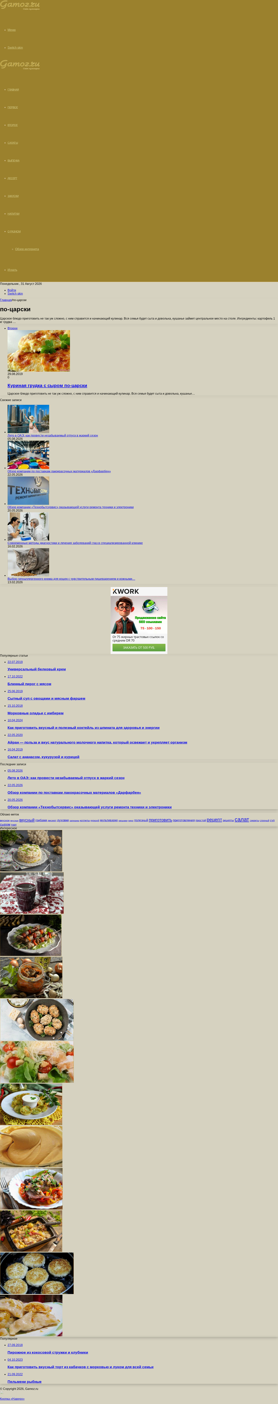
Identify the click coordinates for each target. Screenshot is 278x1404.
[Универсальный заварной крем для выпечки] (31, 1166)
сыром (5, 824)
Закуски (13, 195)
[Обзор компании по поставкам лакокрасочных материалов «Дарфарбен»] (28, 468)
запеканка (74, 820)
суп (272, 820)
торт (14, 824)
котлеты (85, 820)
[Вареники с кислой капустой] (31, 1335)
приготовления (184, 820)
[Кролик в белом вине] (31, 1208)
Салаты (13, 142)
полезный (141, 820)
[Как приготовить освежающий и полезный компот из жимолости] (32, 912)
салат (242, 819)
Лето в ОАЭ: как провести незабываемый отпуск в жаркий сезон (53, 435)
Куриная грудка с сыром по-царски (47, 385)
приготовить (160, 820)
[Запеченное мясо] (31, 1250)
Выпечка (13, 160)
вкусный (27, 820)
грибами (41, 820)
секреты (254, 820)
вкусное (5, 820)
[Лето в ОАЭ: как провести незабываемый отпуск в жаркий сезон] (28, 432)
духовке (63, 820)
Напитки (13, 213)
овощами (123, 820)
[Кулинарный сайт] (20, 9)
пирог (131, 820)
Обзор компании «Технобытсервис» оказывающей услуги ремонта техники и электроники (71, 507)
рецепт (214, 819)
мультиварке (109, 820)
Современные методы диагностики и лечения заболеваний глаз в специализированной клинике (75, 543)
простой (201, 820)
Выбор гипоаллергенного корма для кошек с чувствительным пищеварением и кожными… (71, 578)
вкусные (14, 820)
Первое (13, 107)
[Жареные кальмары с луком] (31, 1124)
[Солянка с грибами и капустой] (31, 997)
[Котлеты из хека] (37, 1293)
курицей (95, 820)
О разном (14, 231)
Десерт (12, 178)
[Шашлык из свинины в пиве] (30, 955)
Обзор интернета (27, 249)
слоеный (264, 820)
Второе (13, 125)
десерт (52, 820)
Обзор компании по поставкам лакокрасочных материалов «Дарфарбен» (59, 471)
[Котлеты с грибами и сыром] (37, 1039)
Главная (6, 300)
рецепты (228, 820)
